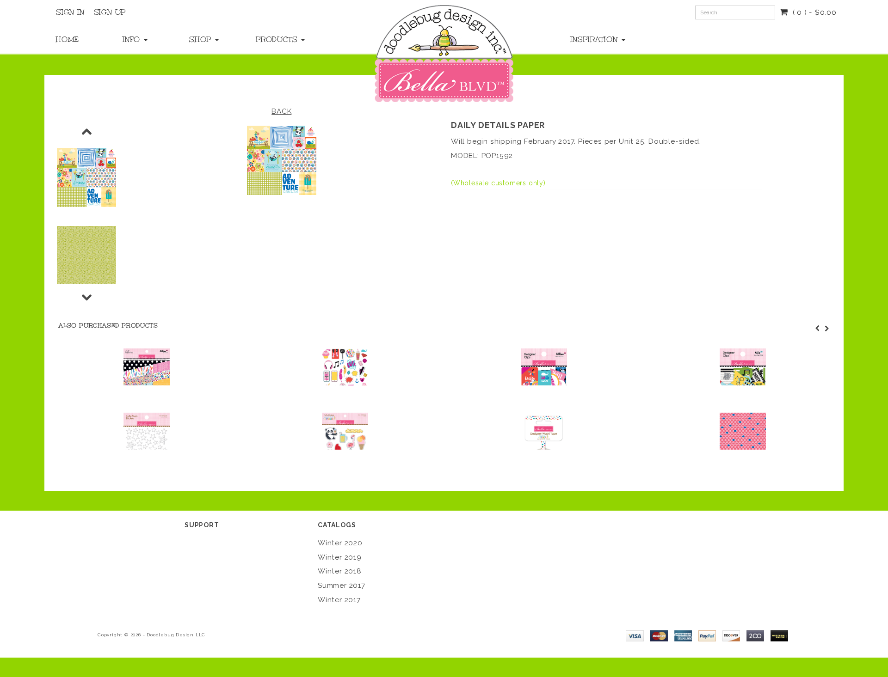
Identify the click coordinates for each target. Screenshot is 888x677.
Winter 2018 (340, 571)
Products (278, 39)
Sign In (70, 12)
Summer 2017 (341, 585)
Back (281, 111)
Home (68, 39)
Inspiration (595, 39)
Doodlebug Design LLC (176, 634)
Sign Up (110, 12)
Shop (201, 39)
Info (133, 39)
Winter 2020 (340, 543)
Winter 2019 (340, 557)
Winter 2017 (339, 600)
